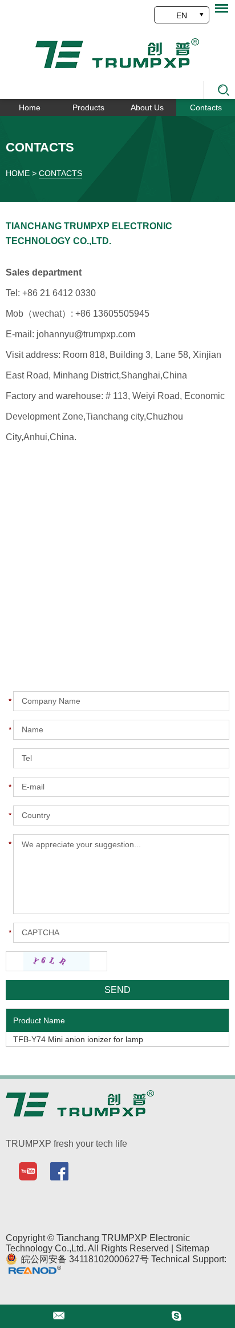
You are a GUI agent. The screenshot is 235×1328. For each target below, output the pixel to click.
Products (88, 107)
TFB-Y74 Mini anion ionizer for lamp (78, 1039)
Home (29, 107)
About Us (147, 107)
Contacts (206, 107)
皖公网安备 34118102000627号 (84, 1259)
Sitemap (192, 1248)
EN (181, 15)
